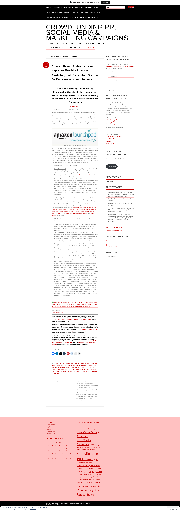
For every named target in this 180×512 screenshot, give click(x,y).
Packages (113, 86)
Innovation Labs (94, 392)
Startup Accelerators (85, 371)
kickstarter (80, 369)
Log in (48, 427)
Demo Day (68, 367)
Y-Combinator (55, 373)
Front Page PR (110, 131)
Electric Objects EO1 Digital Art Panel (69, 211)
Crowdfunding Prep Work (84, 463)
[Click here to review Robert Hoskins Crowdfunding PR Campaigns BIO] (75, 306)
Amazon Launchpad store (86, 175)
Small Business (92, 396)
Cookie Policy (33, 509)
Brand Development (62, 365)
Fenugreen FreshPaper (88, 367)
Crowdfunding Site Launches (86, 468)
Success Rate (114, 76)
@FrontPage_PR (110, 122)
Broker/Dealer (99, 426)
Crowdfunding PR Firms (88, 465)
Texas (94, 486)
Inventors (84, 394)
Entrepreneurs (86, 389)
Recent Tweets (114, 227)
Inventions (78, 394)
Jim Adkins (74, 369)
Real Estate (89, 482)
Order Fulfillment (67, 371)
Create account (51, 424)
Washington (79, 400)
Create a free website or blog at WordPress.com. (60, 503)
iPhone (89, 394)
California (80, 429)
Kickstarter (96, 477)
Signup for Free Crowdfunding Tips (116, 153)
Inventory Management (64, 369)
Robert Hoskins (76, 106)
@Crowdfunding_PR (57, 312)
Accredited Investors (85, 425)
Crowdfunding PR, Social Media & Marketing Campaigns (87, 32)
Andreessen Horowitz (80, 363)
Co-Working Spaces (88, 382)
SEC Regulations (87, 486)
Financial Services (89, 474)
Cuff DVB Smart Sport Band (70, 209)
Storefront (94, 371)
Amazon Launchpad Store (67, 363)
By (71, 106)
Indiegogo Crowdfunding (82, 392)
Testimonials (114, 81)
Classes (112, 91)
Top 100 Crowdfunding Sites (66, 47)
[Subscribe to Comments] (106, 246)
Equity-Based (95, 471)
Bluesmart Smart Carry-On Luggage (83, 208)
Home (50, 43)
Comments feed (51, 431)
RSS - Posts (111, 242)
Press (102, 43)
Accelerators (79, 382)
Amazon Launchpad (91, 110)
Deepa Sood (61, 367)
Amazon (57, 363)
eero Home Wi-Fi (76, 367)
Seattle (86, 396)
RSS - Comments (112, 246)
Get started (105, 2)
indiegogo (54, 369)
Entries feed (50, 429)
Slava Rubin (76, 371)
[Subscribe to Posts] (106, 242)
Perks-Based (94, 479)
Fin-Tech (79, 474)
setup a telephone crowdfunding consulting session (119, 66)
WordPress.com (51, 433)
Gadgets (92, 389)
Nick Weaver (58, 371)
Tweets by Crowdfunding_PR (114, 230)
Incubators (93, 391)
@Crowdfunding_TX (111, 124)
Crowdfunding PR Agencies (88, 449)
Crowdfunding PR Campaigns (76, 43)
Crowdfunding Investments (83, 385)
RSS (89, 47)
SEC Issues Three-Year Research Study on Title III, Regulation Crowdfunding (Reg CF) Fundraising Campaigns (121, 209)
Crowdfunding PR (82, 365)
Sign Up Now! (112, 166)
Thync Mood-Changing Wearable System (76, 213)
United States (90, 398)
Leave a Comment (57, 382)
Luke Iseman (87, 369)
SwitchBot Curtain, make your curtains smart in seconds (120, 204)
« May (48, 465)
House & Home (86, 391)
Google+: (108, 141)
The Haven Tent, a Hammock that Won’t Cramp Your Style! (121, 199)
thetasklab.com (112, 256)
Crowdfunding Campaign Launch (84, 383)
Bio (111, 71)
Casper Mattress (72, 365)
